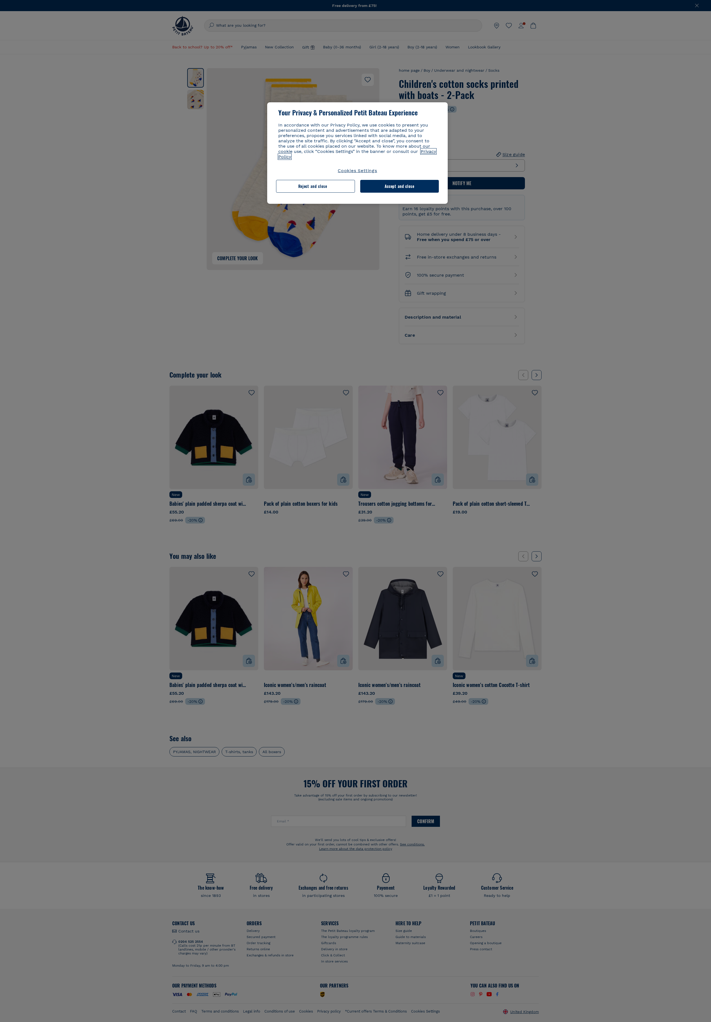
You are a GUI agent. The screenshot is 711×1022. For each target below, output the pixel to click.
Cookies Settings (357, 170)
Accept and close (399, 186)
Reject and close (312, 186)
